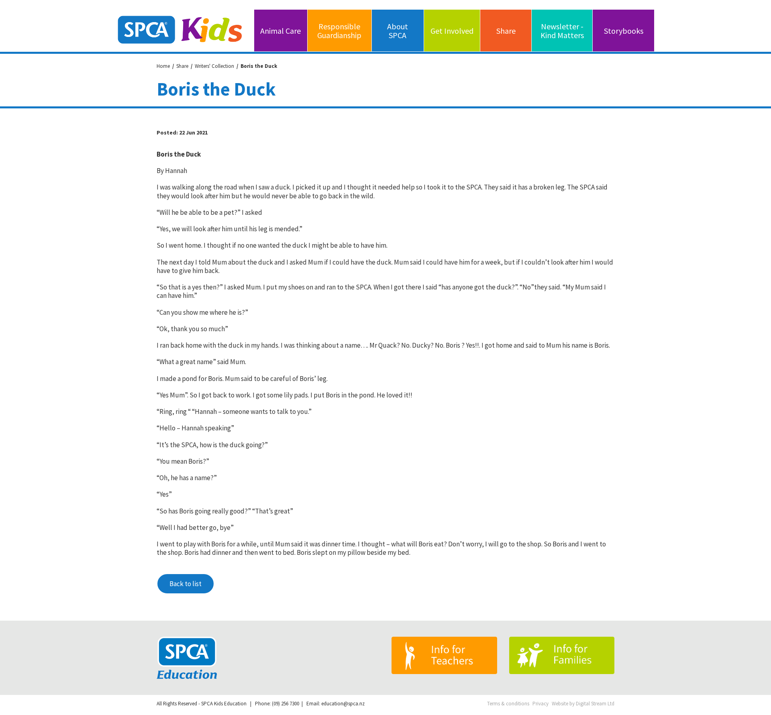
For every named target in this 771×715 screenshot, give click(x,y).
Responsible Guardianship (339, 30)
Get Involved (451, 31)
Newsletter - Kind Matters (562, 30)
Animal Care (280, 31)
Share (506, 31)
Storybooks (623, 31)
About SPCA (397, 30)
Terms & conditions (508, 704)
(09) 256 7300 (285, 703)
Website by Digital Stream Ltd (583, 704)
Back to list (185, 583)
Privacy (540, 704)
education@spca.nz (343, 703)
